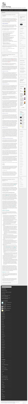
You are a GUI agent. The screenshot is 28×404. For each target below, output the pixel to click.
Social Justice (3, 382)
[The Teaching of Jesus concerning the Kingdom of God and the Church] (24, 99)
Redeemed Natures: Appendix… (23, 121)
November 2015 (21, 161)
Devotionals (3, 371)
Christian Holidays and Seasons (5, 364)
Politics (20, 43)
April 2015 (21, 172)
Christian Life (21, 35)
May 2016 (3, 337)
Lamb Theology (6, 6)
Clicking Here (12, 59)
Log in (20, 181)
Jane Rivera (5, 304)
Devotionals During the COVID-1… (23, 115)
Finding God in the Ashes (22, 62)
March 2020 (21, 142)
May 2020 (21, 139)
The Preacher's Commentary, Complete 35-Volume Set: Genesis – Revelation (22, 103)
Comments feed (21, 184)
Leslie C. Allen (22, 105)
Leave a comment (15, 56)
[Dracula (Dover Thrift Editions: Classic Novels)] (24, 89)
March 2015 (21, 174)
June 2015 (21, 169)
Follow (21, 24)
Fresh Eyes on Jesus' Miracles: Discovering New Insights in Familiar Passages (22, 95)
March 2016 (3, 339)
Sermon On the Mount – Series (5, 379)
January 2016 (3, 342)
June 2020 (21, 137)
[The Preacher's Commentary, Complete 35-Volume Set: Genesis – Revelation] (24, 103)
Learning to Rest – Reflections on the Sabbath (6, 292)
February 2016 (21, 158)
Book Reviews (21, 31)
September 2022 (21, 134)
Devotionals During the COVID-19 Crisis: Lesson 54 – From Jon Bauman (22, 69)
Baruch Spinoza (22, 91)
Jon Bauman (23, 119)
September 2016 (21, 153)
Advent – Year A (3, 361)
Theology (21, 53)
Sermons (21, 50)
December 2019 (3, 326)
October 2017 (3, 334)
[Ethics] (24, 92)
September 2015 (21, 164)
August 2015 (21, 166)
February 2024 (3, 314)
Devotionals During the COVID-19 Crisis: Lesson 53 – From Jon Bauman (22, 72)
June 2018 (21, 147)
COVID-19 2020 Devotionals (22, 38)
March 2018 (21, 150)
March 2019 (21, 145)
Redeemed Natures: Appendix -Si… (23, 124)
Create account (3, 391)
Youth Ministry (3, 387)
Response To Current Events (22, 46)
